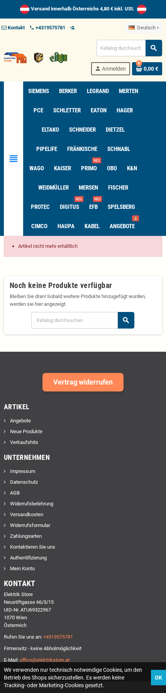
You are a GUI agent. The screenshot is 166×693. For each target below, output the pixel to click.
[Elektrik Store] (35, 57)
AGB (14, 493)
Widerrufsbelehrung (31, 504)
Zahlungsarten (25, 536)
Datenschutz (23, 482)
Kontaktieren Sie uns (32, 547)
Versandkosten (26, 514)
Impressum (22, 471)
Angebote (20, 421)
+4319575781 (58, 637)
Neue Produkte (25, 431)
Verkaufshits (23, 442)
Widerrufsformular (29, 525)
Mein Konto (22, 568)
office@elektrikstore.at (44, 660)
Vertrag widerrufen (83, 382)
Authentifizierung (28, 558)
